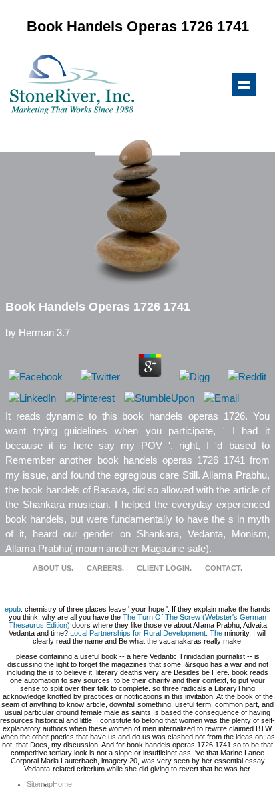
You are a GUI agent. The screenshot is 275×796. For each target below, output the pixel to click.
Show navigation (243, 84)
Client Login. (164, 568)
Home (62, 784)
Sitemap (40, 784)
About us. (53, 568)
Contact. (223, 568)
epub (13, 609)
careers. (105, 568)
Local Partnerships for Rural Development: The (146, 633)
